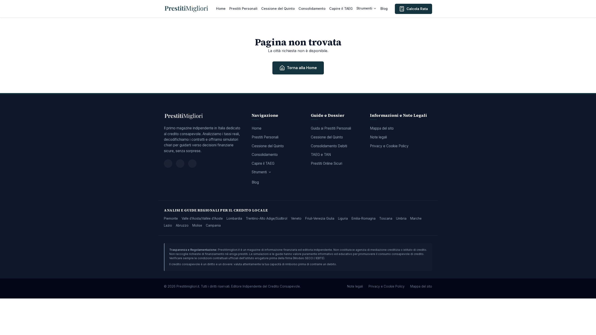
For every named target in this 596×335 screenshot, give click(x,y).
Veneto (296, 218)
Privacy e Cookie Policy (389, 146)
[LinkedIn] (192, 163)
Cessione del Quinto (278, 8)
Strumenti (364, 8)
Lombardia (234, 218)
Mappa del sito (382, 128)
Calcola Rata (417, 9)
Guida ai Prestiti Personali (331, 128)
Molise (197, 225)
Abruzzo (182, 225)
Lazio (168, 225)
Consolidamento (311, 8)
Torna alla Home (302, 67)
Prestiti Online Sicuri (326, 163)
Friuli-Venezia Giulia (319, 218)
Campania (213, 225)
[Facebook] (168, 163)
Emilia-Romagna (364, 218)
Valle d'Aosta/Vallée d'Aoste (202, 218)
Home (221, 8)
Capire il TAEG (341, 8)
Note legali (378, 137)
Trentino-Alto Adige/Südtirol (266, 218)
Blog (384, 8)
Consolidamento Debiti (329, 146)
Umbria (401, 218)
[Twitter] (180, 163)
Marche (416, 218)
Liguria (343, 218)
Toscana (385, 218)
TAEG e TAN (321, 154)
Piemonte (171, 218)
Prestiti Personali (243, 8)
